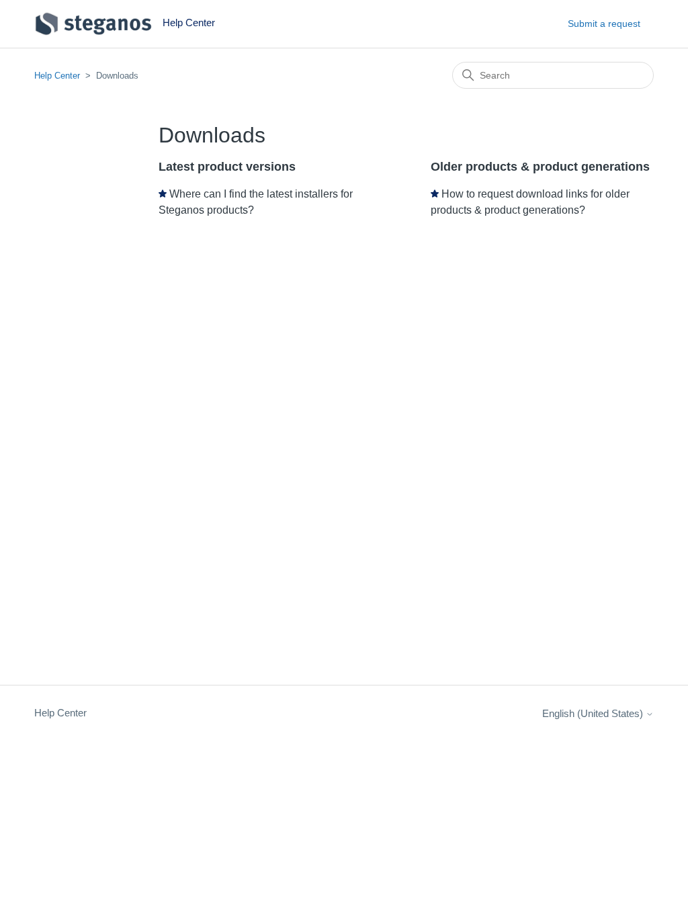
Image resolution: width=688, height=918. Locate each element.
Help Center (57, 76)
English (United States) (594, 713)
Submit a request (604, 23)
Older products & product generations (540, 166)
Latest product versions (227, 166)
